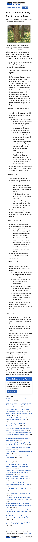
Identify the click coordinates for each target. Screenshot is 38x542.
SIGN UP (25, 7)
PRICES (9, 7)
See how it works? (27, 533)
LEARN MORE (11, 391)
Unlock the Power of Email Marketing (19, 379)
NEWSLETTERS (16, 7)
